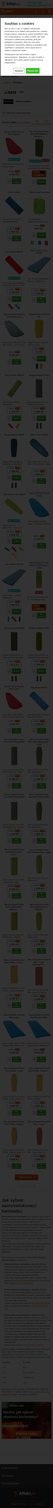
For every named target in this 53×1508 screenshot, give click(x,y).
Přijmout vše (32, 71)
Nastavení (19, 71)
